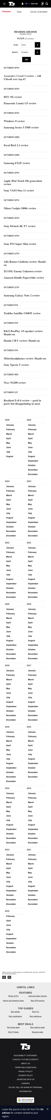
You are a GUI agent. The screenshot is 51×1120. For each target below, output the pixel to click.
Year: (15, 45)
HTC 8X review (13, 97)
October (32, 465)
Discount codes (37, 1032)
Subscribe (34, 4)
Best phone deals (13, 1027)
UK (4, 977)
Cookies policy (25, 1075)
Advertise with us (25, 1079)
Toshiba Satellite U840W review (22, 313)
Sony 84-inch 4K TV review (20, 226)
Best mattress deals (37, 1027)
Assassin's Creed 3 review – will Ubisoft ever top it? (22, 77)
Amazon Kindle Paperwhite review (24, 277)
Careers (25, 1083)
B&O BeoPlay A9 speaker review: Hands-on (23, 332)
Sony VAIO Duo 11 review (19, 190)
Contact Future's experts (25, 1059)
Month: (15, 52)
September (33, 461)
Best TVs (35, 1012)
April (8, 438)
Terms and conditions (25, 1067)
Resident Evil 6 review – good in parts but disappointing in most (22, 402)
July (8, 452)
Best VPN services (38, 1001)
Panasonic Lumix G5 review (20, 103)
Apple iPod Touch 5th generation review (23, 182)
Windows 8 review (14, 121)
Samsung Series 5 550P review (21, 127)
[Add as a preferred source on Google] (25, 1100)
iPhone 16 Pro (13, 996)
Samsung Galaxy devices (37, 996)
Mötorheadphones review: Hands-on (25, 358)
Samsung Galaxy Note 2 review (22, 295)
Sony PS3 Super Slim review (20, 244)
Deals (19, 12)
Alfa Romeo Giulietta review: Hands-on (25, 263)
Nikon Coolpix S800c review (20, 208)
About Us (25, 1063)
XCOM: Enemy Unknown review (23, 271)
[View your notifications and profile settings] (22, 3)
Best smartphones (15, 1016)
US (9, 977)
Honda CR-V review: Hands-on (22, 341)
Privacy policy (25, 1071)
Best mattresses (36, 1016)
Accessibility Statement (25, 1055)
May (8, 443)
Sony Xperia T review (16, 365)
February (10, 429)
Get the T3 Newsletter (39, 12)
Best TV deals (13, 1032)
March (9, 434)
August (9, 456)
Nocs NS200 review (15, 382)
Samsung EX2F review (17, 163)
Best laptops (15, 1012)
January (10, 425)
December (33, 474)
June (8, 447)
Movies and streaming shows (13, 1001)
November (33, 470)
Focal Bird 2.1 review (16, 145)
